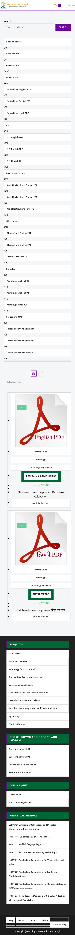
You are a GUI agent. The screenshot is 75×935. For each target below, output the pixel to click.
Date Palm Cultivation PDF (41, 476)
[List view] (41, 373)
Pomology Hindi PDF (41, 585)
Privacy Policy (59, 924)
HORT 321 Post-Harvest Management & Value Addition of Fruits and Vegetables (37, 898)
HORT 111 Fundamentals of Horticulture (29, 837)
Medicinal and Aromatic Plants (24, 700)
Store (21, 920)
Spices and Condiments (21, 685)
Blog (11, 920)
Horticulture (15, 654)
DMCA (45, 920)
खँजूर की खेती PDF (41, 594)
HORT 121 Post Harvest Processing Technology (33, 852)
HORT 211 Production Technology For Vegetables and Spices (36, 862)
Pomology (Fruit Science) (22, 669)
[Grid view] (34, 373)
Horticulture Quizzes (20, 802)
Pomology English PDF (41, 467)
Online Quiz (15, 795)
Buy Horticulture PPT (19, 757)
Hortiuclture (41, 452)
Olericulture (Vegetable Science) (26, 677)
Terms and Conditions (20, 772)
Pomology (41, 460)
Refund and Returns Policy (22, 765)
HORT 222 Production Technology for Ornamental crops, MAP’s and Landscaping (37, 886)
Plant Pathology (17, 724)
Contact (32, 920)
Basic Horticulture (18, 661)
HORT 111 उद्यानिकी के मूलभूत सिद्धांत (25, 844)
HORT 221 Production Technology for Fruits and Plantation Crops (33, 874)
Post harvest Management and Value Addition (33, 708)
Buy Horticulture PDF (19, 749)
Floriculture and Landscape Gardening (28, 693)
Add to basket (41, 503)
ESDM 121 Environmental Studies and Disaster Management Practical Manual (32, 827)
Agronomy (14, 716)
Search (7, 21)
